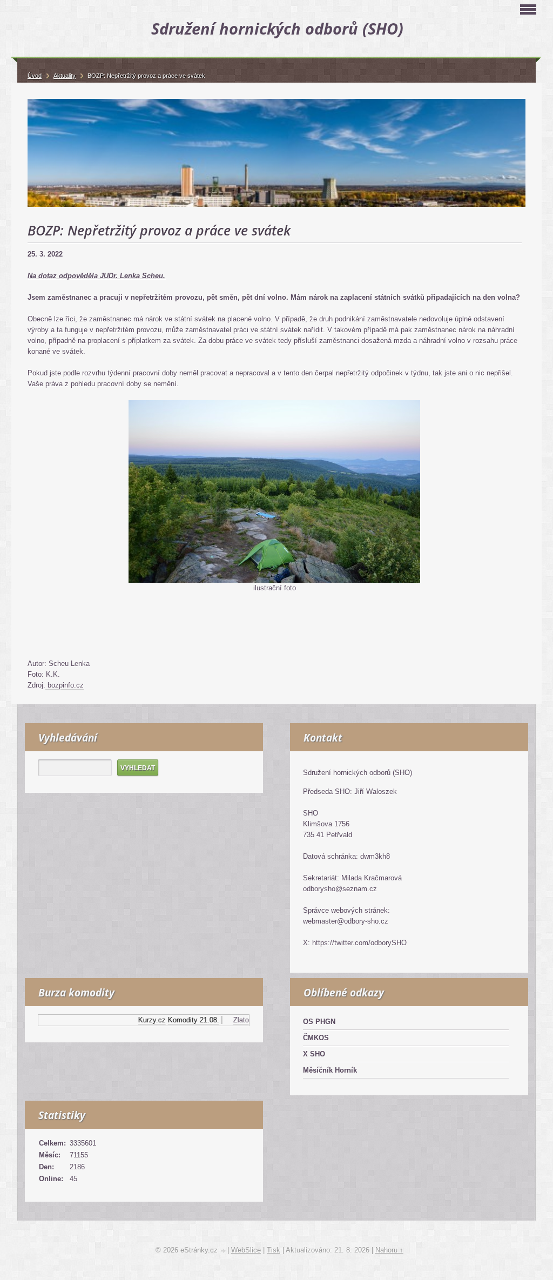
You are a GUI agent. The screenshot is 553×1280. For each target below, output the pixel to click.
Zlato (230, 1020)
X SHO (314, 1054)
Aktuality (64, 75)
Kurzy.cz (140, 1020)
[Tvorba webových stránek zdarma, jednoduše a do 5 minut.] (223, 1251)
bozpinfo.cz (64, 685)
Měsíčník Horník (330, 1070)
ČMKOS (316, 1038)
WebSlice (246, 1250)
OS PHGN (319, 1022)
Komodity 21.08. (182, 1020)
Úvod (35, 75)
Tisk (273, 1250)
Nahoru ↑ (389, 1250)
